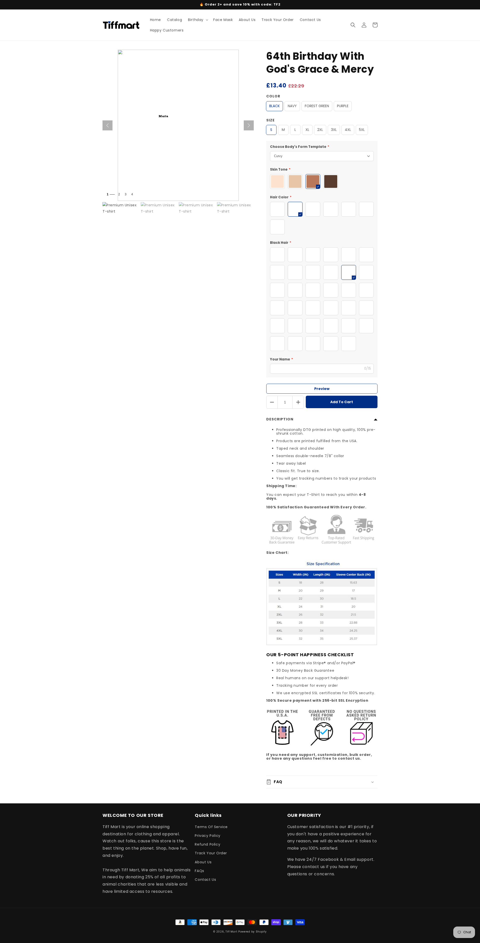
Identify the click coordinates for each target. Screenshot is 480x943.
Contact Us (205, 879)
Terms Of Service (211, 826)
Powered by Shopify (252, 932)
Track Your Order (211, 853)
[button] (197, 19)
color (273, 96)
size (270, 120)
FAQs (199, 870)
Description (280, 419)
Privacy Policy (207, 835)
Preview (322, 388)
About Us (203, 862)
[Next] (249, 125)
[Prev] (107, 125)
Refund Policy (207, 844)
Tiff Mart (231, 932)
